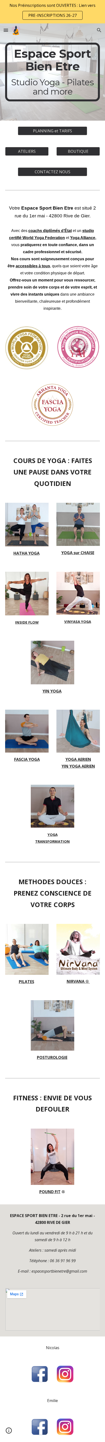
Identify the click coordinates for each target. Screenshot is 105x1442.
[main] (52, 72)
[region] (52, 11)
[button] (6, 30)
